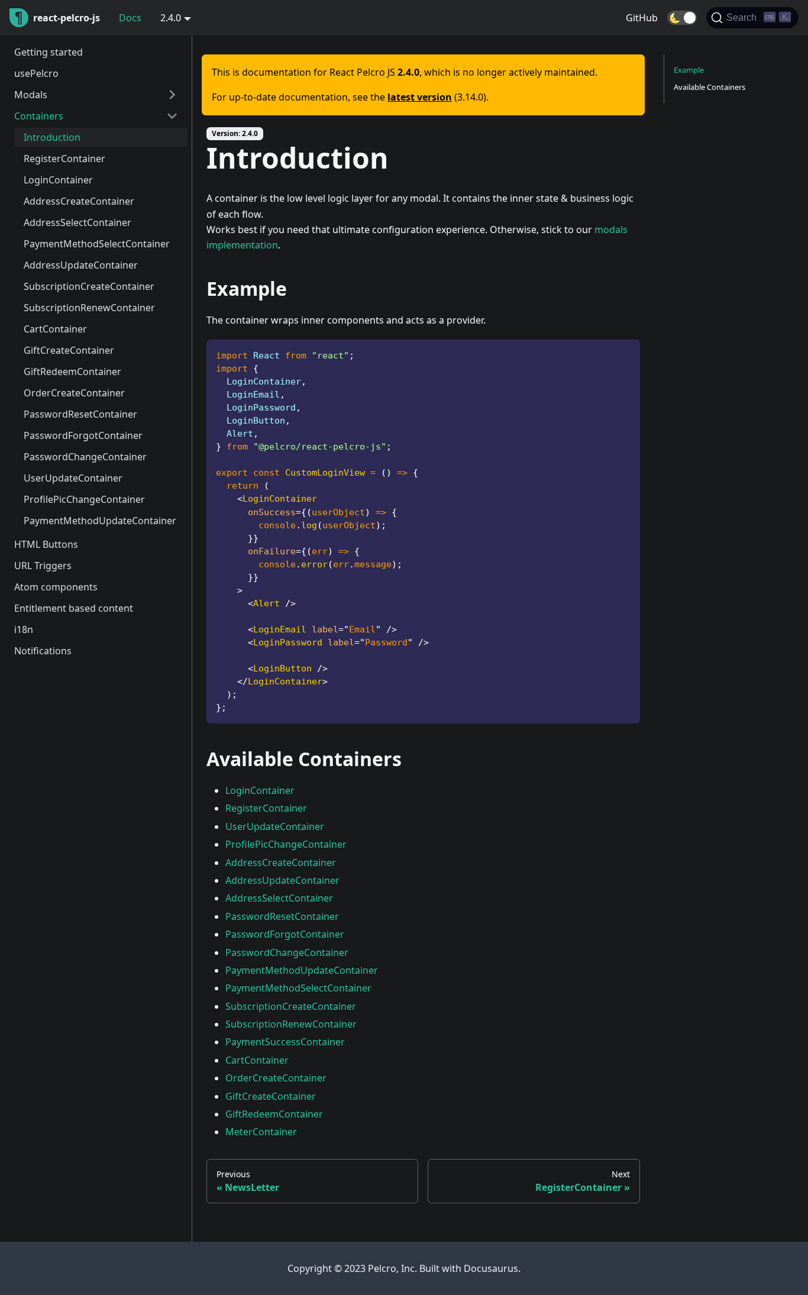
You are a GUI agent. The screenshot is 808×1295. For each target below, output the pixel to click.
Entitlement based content (73, 608)
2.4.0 (170, 17)
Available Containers (709, 87)
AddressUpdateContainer (81, 265)
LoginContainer (58, 179)
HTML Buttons (46, 544)
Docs (130, 17)
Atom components (56, 586)
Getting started (48, 52)
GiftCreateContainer (69, 350)
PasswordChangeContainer (85, 456)
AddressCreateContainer (79, 201)
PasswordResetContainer (80, 414)
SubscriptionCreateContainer (89, 286)
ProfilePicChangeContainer (84, 499)
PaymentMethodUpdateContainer (100, 520)
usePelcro (36, 73)
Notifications (43, 650)
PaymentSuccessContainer (285, 1041)
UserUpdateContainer (73, 478)
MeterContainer (261, 1131)
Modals (30, 94)
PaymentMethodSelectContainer (97, 243)
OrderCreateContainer (74, 392)
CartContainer (55, 328)
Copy (622, 352)
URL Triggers (43, 565)
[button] (682, 18)
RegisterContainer (64, 158)
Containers (38, 115)
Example (689, 69)
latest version (419, 97)
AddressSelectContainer (77, 222)
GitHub (642, 17)
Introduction (52, 137)
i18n (23, 629)
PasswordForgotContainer (83, 435)
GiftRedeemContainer (72, 371)
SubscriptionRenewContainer (89, 307)
